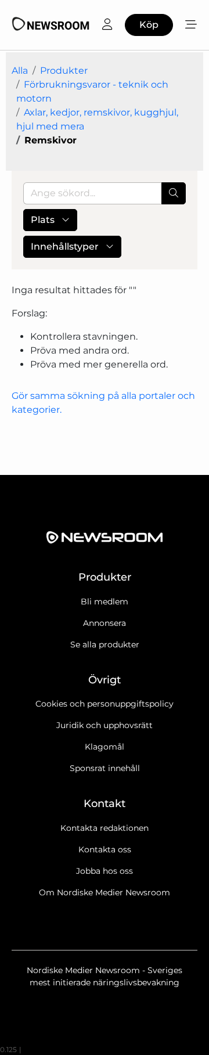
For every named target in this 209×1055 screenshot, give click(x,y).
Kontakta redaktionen (104, 828)
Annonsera (104, 623)
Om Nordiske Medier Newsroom (104, 892)
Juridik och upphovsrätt (104, 725)
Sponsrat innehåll (105, 768)
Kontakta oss (104, 849)
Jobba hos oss (104, 871)
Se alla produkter (104, 644)
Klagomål (104, 746)
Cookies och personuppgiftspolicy (104, 703)
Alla (20, 70)
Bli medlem (104, 601)
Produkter (64, 70)
